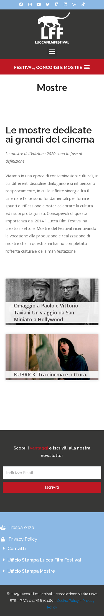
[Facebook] (21, 4)
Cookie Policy (68, 600)
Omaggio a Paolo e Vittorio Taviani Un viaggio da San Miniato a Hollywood (46, 312)
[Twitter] (48, 4)
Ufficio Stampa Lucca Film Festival (44, 560)
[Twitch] (56, 4)
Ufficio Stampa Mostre (31, 571)
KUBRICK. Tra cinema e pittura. (50, 374)
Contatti (16, 548)
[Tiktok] (83, 4)
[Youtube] (39, 4)
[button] (52, 51)
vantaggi (39, 448)
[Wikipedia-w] (74, 4)
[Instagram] (30, 4)
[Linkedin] (65, 4)
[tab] (52, 548)
